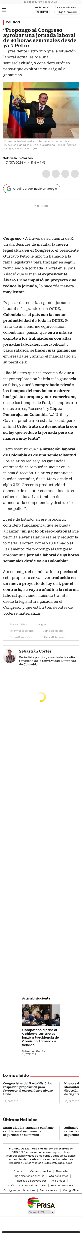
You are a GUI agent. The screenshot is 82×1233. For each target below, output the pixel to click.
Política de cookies (62, 1185)
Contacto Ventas (40, 1171)
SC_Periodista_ (36, 158)
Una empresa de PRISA (41, 1202)
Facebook (46, 174)
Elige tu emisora (67, 12)
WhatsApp (75, 174)
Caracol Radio (19, 10)
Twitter (56, 174)
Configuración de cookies (19, 1190)
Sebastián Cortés (18, 158)
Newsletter (62, 1171)
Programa (42, 12)
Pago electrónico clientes (29, 1176)
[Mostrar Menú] (4, 10)
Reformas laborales (22, 630)
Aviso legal (58, 1180)
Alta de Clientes (58, 1176)
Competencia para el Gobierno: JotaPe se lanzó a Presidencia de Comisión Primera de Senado (40, 1037)
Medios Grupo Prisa (41, 1212)
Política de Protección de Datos (27, 1185)
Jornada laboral (53, 630)
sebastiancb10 (40, 158)
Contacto (19, 1171)
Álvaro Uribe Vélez (54, 637)
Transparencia (49, 1190)
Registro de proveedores (32, 1180)
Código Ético (71, 1190)
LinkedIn (65, 174)
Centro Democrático (22, 637)
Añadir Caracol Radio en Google (35, 189)
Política (13, 22)
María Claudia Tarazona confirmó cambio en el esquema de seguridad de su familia (28, 1131)
